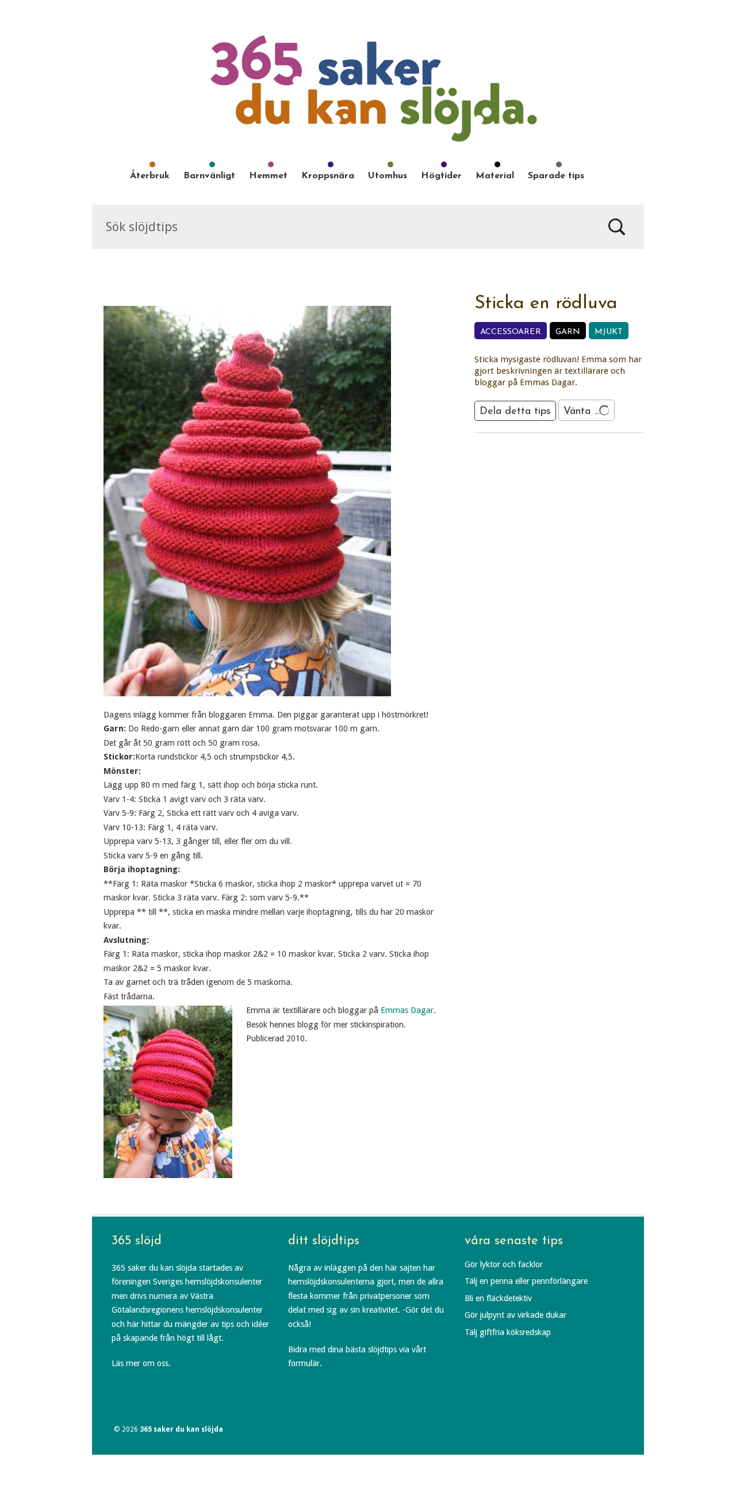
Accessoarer (510, 332)
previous (544, 452)
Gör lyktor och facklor (504, 1264)
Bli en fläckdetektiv (498, 1298)
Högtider (441, 176)
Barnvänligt (209, 176)
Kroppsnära (327, 176)
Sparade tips (556, 176)
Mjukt (609, 332)
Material (495, 176)
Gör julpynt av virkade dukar (515, 1315)
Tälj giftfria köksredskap (508, 1332)
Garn (567, 332)
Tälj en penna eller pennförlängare (526, 1281)
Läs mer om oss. (141, 1363)
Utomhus (387, 176)
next (574, 452)
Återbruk (150, 176)
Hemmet (268, 176)
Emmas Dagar (407, 1010)
